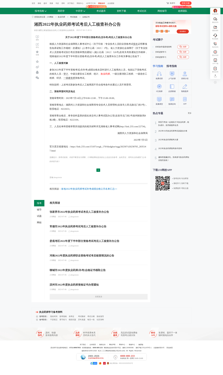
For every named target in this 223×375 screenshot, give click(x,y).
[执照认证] (100, 363)
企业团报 (110, 3)
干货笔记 (53, 320)
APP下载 (215, 63)
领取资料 (215, 30)
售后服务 (215, 39)
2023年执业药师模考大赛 (166, 140)
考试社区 (141, 11)
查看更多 (98, 297)
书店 (57, 3)
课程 (39, 3)
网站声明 (112, 344)
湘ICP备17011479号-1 (144, 348)
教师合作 (102, 344)
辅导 (39, 209)
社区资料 (100, 320)
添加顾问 (183, 31)
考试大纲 (91, 316)
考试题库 (101, 11)
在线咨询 (215, 14)
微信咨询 (215, 22)
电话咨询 (215, 47)
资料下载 (121, 11)
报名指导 (100, 316)
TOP (215, 77)
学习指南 (158, 66)
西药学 (61, 11)
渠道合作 (101, 3)
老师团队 (182, 11)
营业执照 (169, 348)
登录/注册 (186, 3)
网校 (39, 222)
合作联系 (93, 344)
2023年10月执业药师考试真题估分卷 (171, 132)
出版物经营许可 (159, 348)
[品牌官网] (93, 363)
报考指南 (39, 11)
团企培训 (215, 55)
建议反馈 (215, 72)
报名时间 (53, 316)
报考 (39, 203)
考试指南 (73, 17)
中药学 (79, 11)
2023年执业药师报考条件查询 (168, 149)
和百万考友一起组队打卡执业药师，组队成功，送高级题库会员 (172, 123)
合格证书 (86, 17)
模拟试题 (72, 320)
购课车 (172, 3)
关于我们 (70, 3)
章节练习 (63, 320)
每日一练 (91, 320)
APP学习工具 (92, 4)
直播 (51, 3)
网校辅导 (162, 11)
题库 (45, 3)
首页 (33, 3)
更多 (190, 113)
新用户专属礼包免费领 (182, 7)
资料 (63, 3)
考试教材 (81, 316)
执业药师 (61, 17)
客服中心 (132, 344)
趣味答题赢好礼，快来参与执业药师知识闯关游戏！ (172, 158)
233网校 (50, 17)
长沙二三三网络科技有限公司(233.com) (111, 351)
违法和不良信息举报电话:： (65, 348)
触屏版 (141, 344)
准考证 (71, 316)
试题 (39, 216)
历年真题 (81, 320)
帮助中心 (80, 3)
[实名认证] (104, 363)
